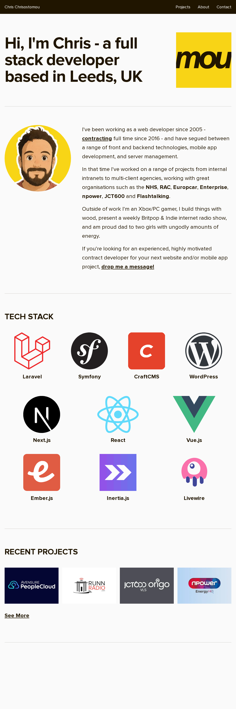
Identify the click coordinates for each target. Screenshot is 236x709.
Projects (183, 6)
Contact (224, 6)
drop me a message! (127, 266)
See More (17, 615)
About (203, 6)
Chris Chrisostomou (22, 6)
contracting (97, 138)
